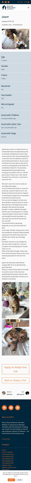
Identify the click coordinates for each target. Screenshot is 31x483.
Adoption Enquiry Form (9, 467)
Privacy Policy (6, 439)
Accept (11, 480)
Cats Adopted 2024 (7, 454)
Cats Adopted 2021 (7, 461)
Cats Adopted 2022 (7, 459)
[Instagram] (8, 2)
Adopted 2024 (18, 25)
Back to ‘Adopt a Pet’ (15, 380)
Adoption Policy (6, 465)
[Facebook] (3, 2)
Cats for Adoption (7, 452)
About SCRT (5, 469)
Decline (20, 480)
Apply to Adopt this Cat (15, 369)
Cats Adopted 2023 (7, 456)
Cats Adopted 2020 (7, 463)
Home (4, 450)
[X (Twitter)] (5, 2)
